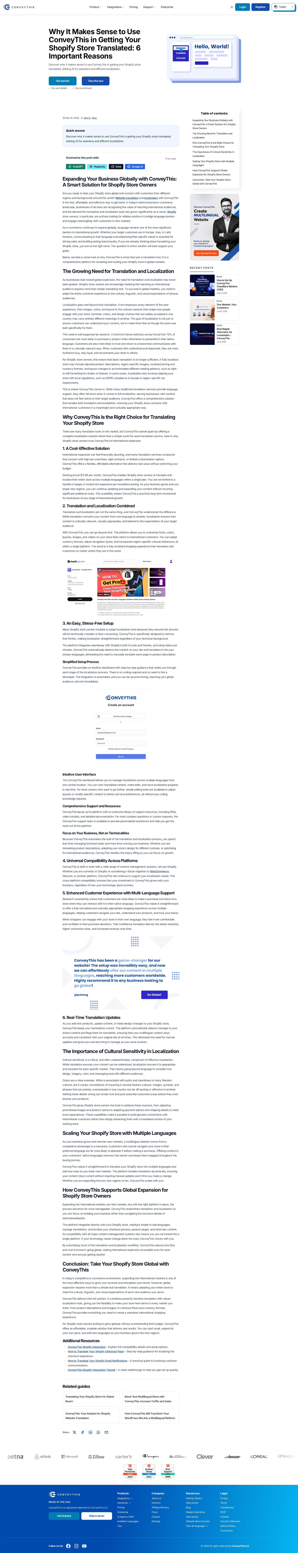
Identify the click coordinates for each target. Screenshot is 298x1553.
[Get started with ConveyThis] (214, 227)
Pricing (133, 7)
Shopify (171, 211)
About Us (156, 1498)
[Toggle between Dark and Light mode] (232, 7)
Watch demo (96, 1515)
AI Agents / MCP (125, 1516)
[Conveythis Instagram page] (76, 1546)
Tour (119, 1526)
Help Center (192, 1502)
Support (148, 7)
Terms (223, 1502)
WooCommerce (159, 871)
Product (94, 7)
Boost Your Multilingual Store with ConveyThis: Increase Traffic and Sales (148, 1399)
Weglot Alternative (195, 1512)
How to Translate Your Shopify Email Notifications (97, 1360)
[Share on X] (74, 1432)
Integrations (114, 7)
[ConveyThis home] (18, 7)
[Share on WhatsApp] (98, 1432)
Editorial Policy (227, 1526)
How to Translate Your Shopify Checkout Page (96, 1351)
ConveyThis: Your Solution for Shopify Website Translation (87, 1416)
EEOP (223, 1512)
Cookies (224, 1516)
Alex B (87, 118)
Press (155, 1512)
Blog (94, 118)
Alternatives (192, 1516)
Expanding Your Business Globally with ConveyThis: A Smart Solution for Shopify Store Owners (214, 124)
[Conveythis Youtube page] (84, 1546)
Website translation (126, 198)
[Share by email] (106, 1432)
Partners (156, 1502)
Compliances (227, 1507)
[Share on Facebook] (82, 1432)
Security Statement (230, 1521)
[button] (283, 7)
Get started (62, 80)
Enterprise (167, 7)
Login (242, 7)
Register (260, 7)
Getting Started (194, 1498)
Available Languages (127, 1521)
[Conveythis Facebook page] (68, 1546)
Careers (156, 1516)
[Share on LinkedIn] (90, 1432)
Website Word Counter (198, 1521)
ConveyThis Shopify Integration (87, 1347)
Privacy (224, 1498)
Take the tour (95, 80)
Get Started (64, 1515)
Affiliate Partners (160, 1507)
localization (151, 198)
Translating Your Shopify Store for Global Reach (89, 1399)
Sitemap (156, 1521)
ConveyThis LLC (240, 1546)
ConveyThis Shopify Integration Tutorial (91, 1369)
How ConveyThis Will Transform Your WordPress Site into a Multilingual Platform (150, 1416)
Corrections (226, 1530)
